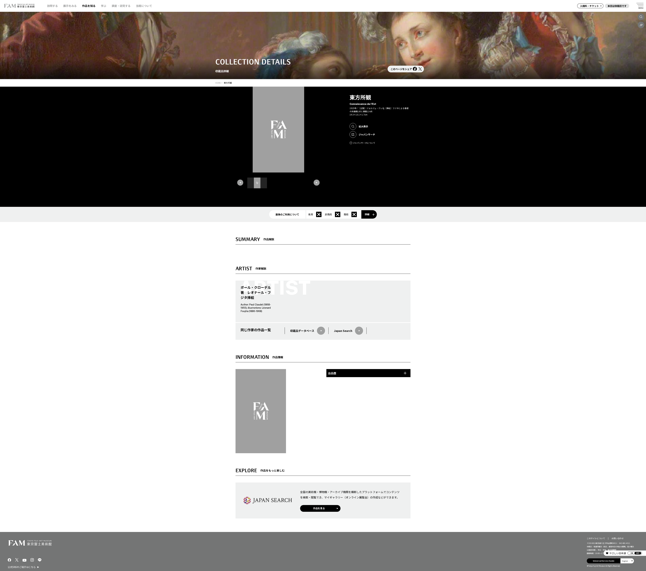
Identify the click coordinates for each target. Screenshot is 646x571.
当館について (144, 5)
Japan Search (343, 331)
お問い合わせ (618, 538)
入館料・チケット (589, 6)
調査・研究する (121, 5)
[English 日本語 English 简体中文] (627, 560)
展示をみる (70, 5)
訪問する (52, 5)
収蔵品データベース (302, 331)
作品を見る (319, 508)
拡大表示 (363, 126)
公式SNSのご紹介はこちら (22, 567)
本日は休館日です (617, 6)
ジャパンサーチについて (364, 142)
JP (641, 25)
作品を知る (89, 5)
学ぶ (103, 5)
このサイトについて (596, 538)
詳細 (367, 214)
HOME (218, 82)
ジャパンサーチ (367, 134)
